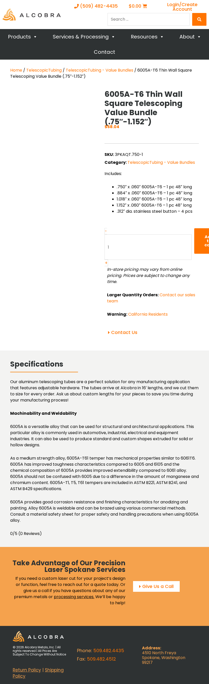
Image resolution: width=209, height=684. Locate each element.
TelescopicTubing (44, 70)
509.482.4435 (108, 650)
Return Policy (27, 670)
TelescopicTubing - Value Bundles (99, 70)
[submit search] (199, 19)
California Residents (148, 314)
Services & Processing (81, 36)
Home (16, 70)
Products (19, 36)
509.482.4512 (101, 659)
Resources (144, 36)
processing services (74, 597)
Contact (104, 52)
